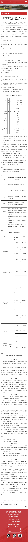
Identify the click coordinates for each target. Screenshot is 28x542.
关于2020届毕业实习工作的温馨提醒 (10, 504)
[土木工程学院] (9, 2)
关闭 (25, 506)
